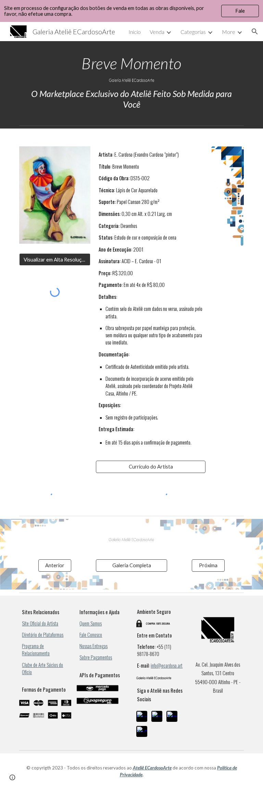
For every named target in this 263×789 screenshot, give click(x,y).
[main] (131, 63)
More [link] (228, 31)
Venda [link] (157, 31)
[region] (131, 11)
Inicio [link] (134, 31)
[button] (255, 31)
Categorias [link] (193, 31)
